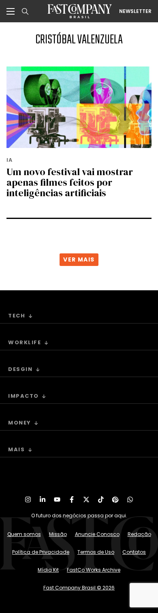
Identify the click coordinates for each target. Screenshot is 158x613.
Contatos (134, 552)
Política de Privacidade (40, 552)
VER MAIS (78, 259)
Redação (139, 534)
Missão (58, 534)
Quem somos (24, 534)
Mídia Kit (48, 569)
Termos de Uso (95, 552)
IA (9, 160)
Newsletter (135, 11)
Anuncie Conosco (97, 534)
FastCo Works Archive (93, 569)
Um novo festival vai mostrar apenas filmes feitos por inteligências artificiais (69, 182)
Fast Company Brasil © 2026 (79, 587)
